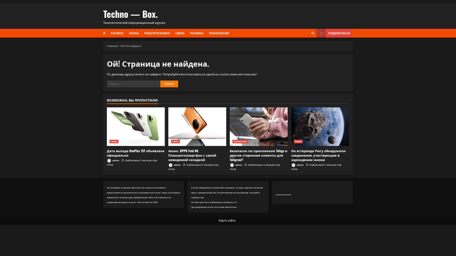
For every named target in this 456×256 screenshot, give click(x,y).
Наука (134, 33)
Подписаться (339, 33)
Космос (117, 33)
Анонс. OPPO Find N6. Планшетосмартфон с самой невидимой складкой (192, 155)
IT (104, 33)
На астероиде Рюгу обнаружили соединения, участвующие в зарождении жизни (318, 155)
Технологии (219, 33)
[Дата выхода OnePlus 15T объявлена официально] (136, 126)
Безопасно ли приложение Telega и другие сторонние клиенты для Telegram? (258, 155)
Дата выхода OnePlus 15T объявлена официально (135, 153)
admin (115, 160)
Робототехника (157, 33)
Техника (196, 33)
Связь (180, 33)
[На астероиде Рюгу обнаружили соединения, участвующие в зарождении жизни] (320, 126)
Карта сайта (227, 220)
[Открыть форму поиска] (313, 33)
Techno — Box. (130, 13)
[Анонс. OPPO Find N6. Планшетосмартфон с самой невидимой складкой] (197, 126)
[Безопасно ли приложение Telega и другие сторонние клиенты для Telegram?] (259, 126)
